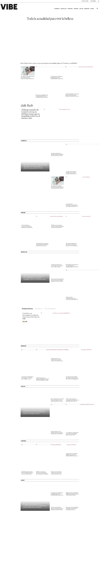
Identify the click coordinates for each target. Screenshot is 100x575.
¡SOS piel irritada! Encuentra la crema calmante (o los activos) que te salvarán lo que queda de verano (35, 166)
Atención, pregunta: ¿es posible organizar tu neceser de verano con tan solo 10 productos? (57, 155)
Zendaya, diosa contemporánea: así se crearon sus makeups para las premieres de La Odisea (72, 318)
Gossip (92, 8)
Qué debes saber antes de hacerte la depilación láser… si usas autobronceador (27, 492)
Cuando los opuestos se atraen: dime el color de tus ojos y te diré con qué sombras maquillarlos (57, 285)
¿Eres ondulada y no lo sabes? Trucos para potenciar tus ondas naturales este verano (57, 419)
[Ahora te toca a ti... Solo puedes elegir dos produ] (25, 566)
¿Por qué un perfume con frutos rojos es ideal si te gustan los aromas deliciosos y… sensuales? (72, 245)
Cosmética (57, 8)
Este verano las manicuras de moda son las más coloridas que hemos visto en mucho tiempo (57, 300)
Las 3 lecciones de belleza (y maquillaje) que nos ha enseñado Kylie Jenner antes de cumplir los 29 (57, 97)
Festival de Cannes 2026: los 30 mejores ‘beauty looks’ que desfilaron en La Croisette (72, 547)
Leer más (24, 340)
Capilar (81, 8)
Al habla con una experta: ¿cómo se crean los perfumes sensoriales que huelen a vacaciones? (57, 227)
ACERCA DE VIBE (85, 1)
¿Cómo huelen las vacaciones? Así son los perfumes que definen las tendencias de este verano (72, 95)
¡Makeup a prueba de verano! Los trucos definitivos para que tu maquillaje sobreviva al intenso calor (30, 114)
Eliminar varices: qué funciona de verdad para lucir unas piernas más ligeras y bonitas (42, 493)
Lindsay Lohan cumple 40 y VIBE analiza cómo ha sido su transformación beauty (72, 513)
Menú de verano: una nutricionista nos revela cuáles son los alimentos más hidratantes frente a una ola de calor (57, 398)
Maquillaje (64, 8)
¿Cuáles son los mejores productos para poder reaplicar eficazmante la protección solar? (71, 173)
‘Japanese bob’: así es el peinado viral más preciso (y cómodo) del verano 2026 (57, 452)
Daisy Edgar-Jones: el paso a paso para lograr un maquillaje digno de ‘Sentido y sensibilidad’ (48, 63)
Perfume (76, 8)
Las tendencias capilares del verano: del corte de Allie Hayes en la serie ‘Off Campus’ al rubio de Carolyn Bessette (72, 454)
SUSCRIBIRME (93, 1)
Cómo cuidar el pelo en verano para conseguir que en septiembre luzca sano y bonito (72, 420)
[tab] (27, 328)
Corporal (70, 8)
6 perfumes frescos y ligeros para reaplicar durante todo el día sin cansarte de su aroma (42, 245)
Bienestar (86, 8)
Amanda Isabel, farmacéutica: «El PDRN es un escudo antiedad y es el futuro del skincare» (72, 206)
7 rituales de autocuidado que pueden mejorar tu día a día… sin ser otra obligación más (72, 398)
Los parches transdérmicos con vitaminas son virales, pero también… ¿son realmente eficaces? (27, 398)
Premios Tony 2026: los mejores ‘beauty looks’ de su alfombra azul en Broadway (57, 547)
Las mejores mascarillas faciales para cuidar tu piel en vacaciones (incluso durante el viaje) (28, 78)
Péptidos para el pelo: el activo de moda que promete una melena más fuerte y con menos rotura (34, 431)
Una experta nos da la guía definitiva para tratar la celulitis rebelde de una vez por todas (72, 474)
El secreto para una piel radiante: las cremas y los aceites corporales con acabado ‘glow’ (56, 493)
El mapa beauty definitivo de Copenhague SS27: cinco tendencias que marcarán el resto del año (42, 97)
